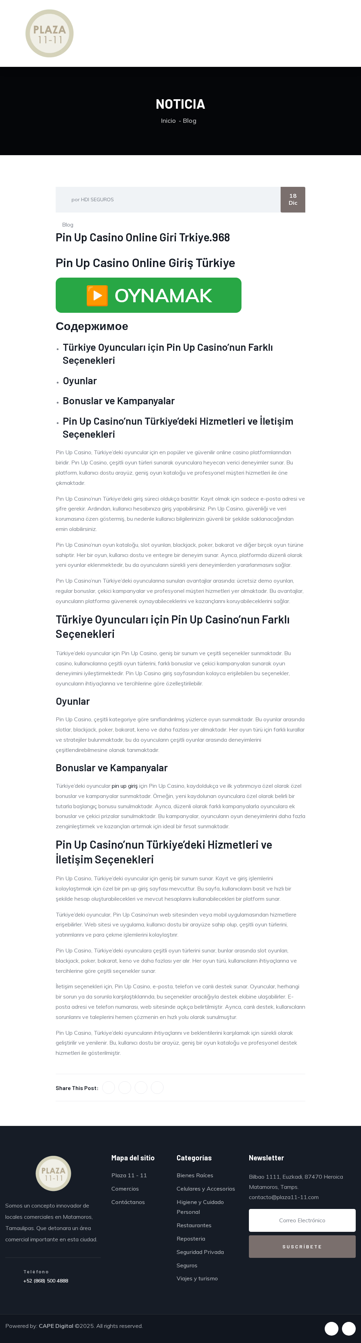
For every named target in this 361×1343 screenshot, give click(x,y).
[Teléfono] (11, 1278)
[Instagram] (349, 1329)
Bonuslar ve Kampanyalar (119, 400)
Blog (189, 120)
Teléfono (36, 1271)
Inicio (168, 120)
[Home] (53, 1173)
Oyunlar (80, 380)
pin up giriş (125, 785)
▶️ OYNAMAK (148, 295)
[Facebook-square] (331, 1329)
